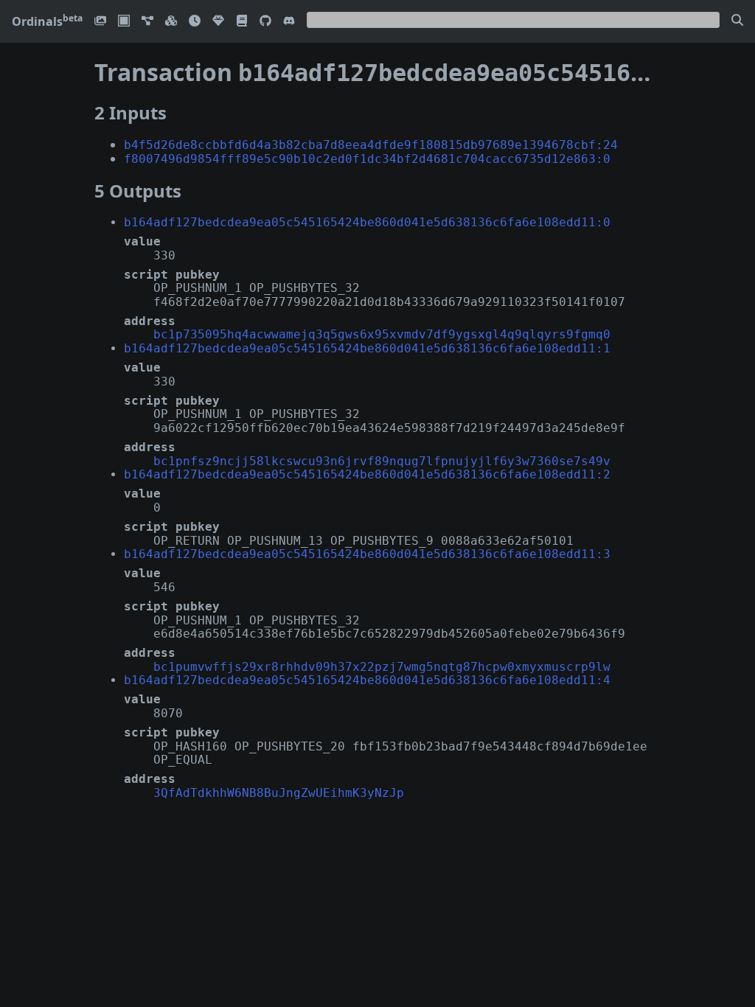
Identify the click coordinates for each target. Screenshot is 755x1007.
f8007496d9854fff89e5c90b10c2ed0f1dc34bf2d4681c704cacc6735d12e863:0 (367, 159)
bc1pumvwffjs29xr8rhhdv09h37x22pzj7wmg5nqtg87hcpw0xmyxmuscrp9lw (381, 667)
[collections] (147, 22)
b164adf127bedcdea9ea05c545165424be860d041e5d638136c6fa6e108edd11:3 (367, 554)
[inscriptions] (100, 22)
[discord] (289, 22)
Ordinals (47, 21)
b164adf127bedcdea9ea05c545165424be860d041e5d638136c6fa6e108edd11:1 (367, 348)
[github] (265, 22)
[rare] (218, 22)
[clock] (195, 22)
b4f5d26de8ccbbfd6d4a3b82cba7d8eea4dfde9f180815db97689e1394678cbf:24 (371, 145)
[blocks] (171, 22)
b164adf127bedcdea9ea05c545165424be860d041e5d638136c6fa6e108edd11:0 (367, 222)
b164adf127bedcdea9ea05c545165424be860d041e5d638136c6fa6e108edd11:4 (367, 680)
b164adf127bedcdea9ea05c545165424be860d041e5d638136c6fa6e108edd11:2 (367, 474)
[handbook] (242, 22)
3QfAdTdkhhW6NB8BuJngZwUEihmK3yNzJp (278, 793)
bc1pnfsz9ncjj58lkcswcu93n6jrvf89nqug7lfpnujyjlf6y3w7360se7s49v (381, 461)
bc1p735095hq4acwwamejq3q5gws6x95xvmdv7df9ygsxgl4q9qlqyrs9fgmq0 (381, 334)
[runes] (124, 22)
